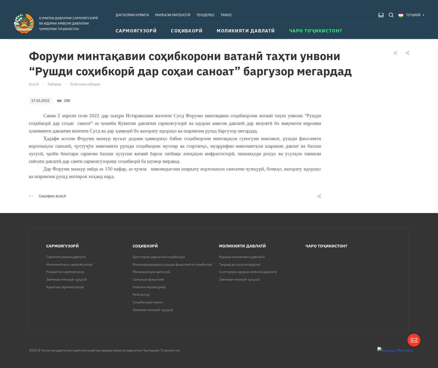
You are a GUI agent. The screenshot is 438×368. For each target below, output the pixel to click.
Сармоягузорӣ (62, 245)
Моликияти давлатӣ (242, 245)
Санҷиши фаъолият (149, 279)
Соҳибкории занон (148, 302)
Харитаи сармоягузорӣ (65, 287)
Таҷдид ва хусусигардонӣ (239, 264)
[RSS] (395, 52)
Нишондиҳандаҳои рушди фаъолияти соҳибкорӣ (172, 264)
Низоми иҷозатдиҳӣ (149, 287)
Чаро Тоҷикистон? (326, 245)
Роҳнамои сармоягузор (65, 271)
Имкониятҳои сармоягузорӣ (69, 264)
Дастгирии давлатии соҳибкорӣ (159, 257)
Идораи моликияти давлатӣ (242, 257)
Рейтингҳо (141, 294)
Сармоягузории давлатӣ (66, 257)
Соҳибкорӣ (145, 245)
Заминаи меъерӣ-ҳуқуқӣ (66, 279)
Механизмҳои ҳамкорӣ (151, 271)
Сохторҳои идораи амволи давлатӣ (248, 271)
